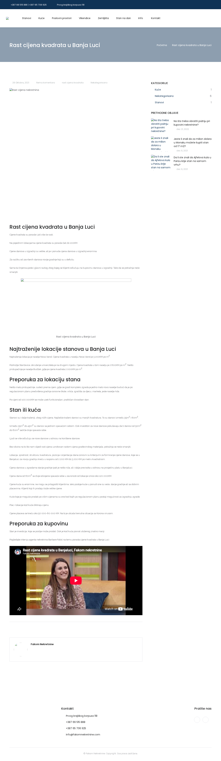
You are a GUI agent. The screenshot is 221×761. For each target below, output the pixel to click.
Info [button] (140, 18)
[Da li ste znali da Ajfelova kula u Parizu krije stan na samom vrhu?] (160, 162)
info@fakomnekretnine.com (83, 734)
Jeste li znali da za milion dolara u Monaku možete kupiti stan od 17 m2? (193, 142)
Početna (162, 45)
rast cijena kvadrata (73, 82)
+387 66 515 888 (75, 722)
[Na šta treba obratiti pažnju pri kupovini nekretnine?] (160, 126)
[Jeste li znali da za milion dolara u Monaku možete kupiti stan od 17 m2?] (160, 144)
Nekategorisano (99, 82)
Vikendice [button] (84, 18)
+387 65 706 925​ (76, 728)
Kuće (158, 89)
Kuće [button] (42, 18)
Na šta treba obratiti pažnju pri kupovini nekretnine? (192, 122)
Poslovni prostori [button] (61, 18)
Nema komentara (45, 82)
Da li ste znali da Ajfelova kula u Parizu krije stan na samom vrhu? (192, 161)
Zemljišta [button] (103, 18)
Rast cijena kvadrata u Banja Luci (192, 45)
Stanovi (159, 102)
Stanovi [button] (26, 18)
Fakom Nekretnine (42, 644)
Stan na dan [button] (123, 18)
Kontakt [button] (155, 18)
